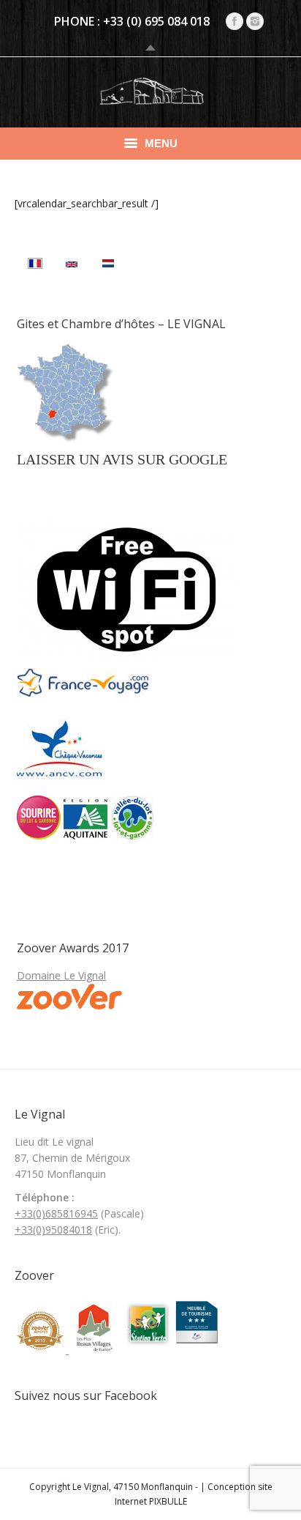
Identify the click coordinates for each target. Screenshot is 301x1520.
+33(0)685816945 (56, 1213)
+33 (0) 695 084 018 (156, 21)
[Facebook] (234, 21)
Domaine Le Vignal (61, 975)
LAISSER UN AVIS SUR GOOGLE (122, 459)
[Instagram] (255, 21)
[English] (71, 265)
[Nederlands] (108, 265)
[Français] (35, 265)
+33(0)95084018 (53, 1230)
